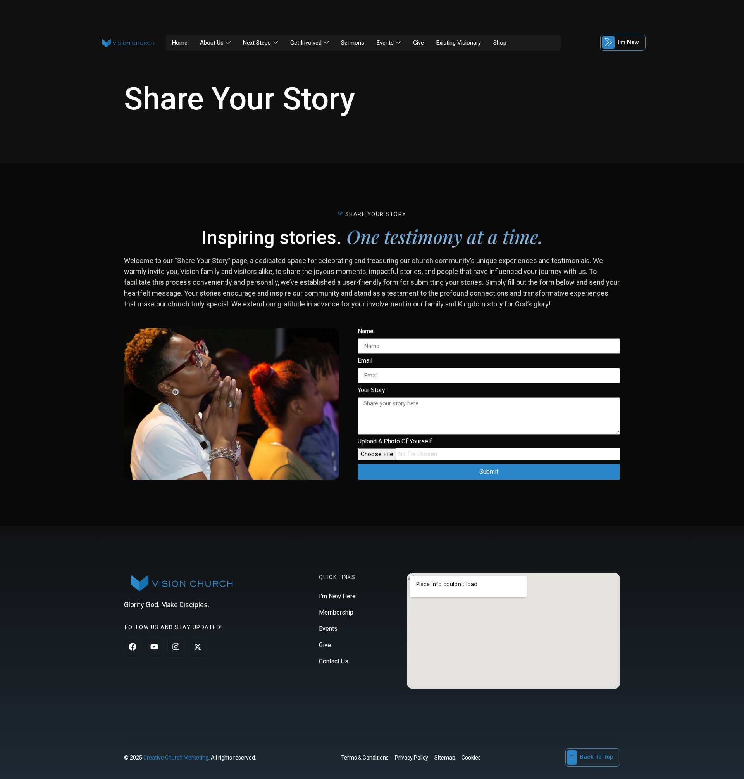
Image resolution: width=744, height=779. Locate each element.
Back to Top (596, 756)
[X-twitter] (197, 646)
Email (365, 361)
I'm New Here (337, 596)
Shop (499, 42)
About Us (212, 42)
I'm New (628, 42)
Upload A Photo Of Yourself (395, 441)
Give (418, 42)
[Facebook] (132, 646)
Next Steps (257, 42)
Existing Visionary (458, 42)
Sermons (352, 42)
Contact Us (333, 661)
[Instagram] (175, 646)
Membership (336, 612)
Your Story (371, 390)
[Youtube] (154, 646)
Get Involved (306, 42)
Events (385, 42)
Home (180, 42)
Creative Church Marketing (175, 758)
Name (366, 331)
